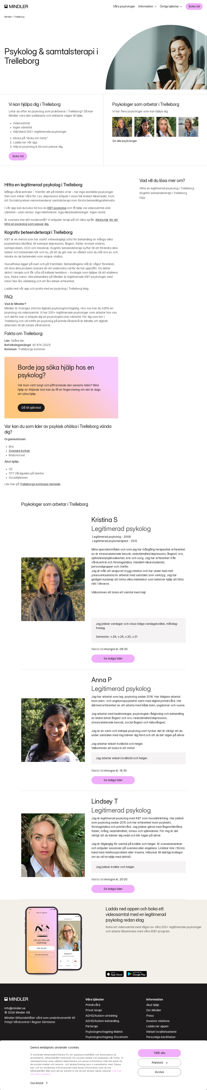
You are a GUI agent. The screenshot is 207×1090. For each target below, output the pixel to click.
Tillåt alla (159, 1053)
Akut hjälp (152, 1005)
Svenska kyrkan (19, 451)
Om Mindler (153, 1010)
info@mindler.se (14, 1008)
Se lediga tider (113, 658)
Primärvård (92, 1005)
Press (150, 1015)
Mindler (8, 16)
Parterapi (91, 1026)
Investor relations (158, 1021)
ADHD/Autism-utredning (101, 1015)
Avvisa (159, 1072)
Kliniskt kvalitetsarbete (161, 1032)
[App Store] (115, 974)
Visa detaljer (36, 1083)
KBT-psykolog (56, 208)
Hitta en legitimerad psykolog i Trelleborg (166, 188)
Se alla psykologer (124, 141)
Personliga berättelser (161, 1037)
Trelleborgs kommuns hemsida (40, 484)
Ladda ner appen (157, 1026)
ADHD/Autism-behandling (102, 1021)
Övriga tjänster (169, 6)
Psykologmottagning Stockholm (106, 1037)
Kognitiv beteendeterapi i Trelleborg (163, 193)
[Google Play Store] (136, 974)
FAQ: (142, 198)
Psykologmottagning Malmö (104, 1032)
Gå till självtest (31, 407)
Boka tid (194, 6)
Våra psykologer (124, 6)
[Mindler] (16, 6)
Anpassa (157, 1062)
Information (145, 6)
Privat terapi (93, 1010)
